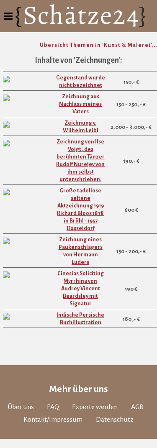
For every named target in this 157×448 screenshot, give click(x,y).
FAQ (53, 407)
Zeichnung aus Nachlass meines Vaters (80, 104)
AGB (137, 407)
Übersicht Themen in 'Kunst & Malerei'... (98, 45)
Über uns (21, 407)
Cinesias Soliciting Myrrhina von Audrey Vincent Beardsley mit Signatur (80, 289)
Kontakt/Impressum (52, 419)
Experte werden (95, 407)
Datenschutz (115, 419)
